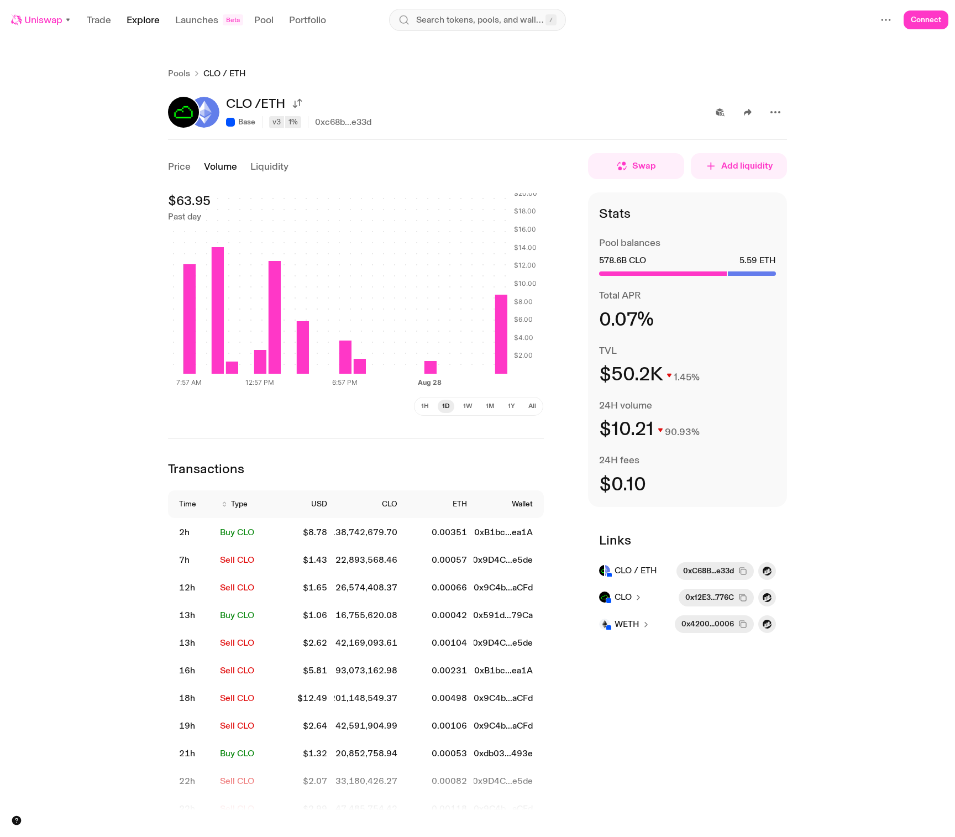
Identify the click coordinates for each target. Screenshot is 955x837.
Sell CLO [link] (237, 559)
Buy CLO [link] (237, 532)
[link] (193, 532)
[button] (41, 20)
